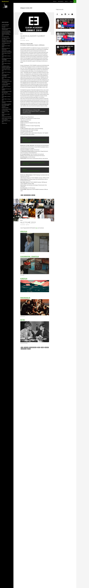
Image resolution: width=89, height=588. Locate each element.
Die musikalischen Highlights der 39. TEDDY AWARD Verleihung (6, 105)
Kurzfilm (46, 347)
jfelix (28, 40)
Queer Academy (27, 195)
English (71, 1)
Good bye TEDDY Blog (5, 24)
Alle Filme (26, 347)
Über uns (54, 1)
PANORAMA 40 (25, 298)
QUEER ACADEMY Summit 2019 (32, 37)
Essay (39, 347)
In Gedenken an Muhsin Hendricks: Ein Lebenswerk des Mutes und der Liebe (6, 67)
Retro (29, 348)
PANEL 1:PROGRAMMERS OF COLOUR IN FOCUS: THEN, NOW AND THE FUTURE (35, 140)
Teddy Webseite (60, 1)
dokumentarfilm (33, 347)
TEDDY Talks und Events (6, 79)
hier (36, 227)
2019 (22, 195)
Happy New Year (4, 123)
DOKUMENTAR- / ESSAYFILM (29, 256)
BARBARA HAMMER (5, 107)
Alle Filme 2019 (28, 222)
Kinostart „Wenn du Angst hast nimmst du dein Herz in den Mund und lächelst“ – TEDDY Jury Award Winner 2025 (6, 33)
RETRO (22, 320)
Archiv (66, 1)
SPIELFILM (23, 231)
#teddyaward (5, 1)
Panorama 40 (23, 348)
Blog (21, 33)
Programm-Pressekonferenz (6, 116)
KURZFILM (23, 278)
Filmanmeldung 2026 (5, 36)
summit (33, 195)
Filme (42, 347)
